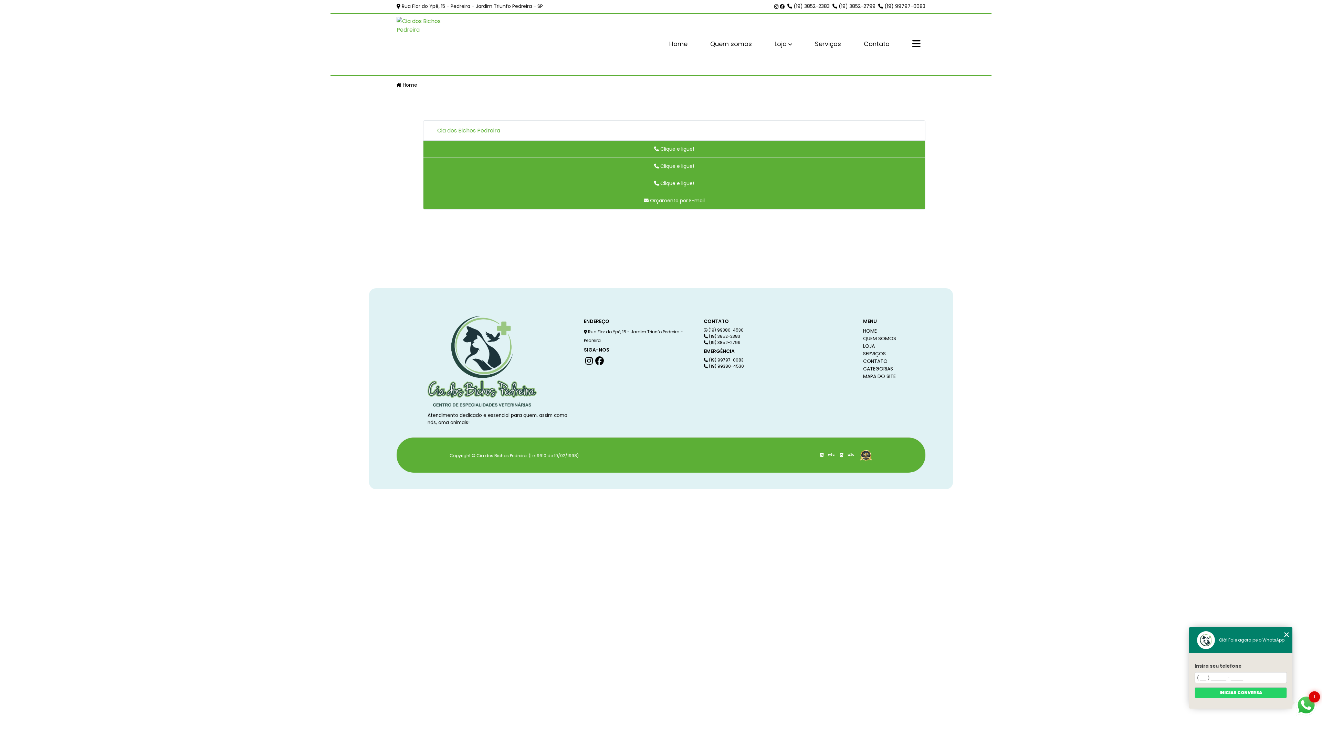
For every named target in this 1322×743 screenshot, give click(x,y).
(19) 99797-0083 (904, 6)
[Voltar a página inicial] (430, 44)
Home (678, 44)
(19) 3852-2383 (811, 6)
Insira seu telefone (1218, 666)
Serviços (828, 44)
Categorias (878, 368)
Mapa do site (879, 376)
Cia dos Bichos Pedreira (468, 130)
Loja (781, 44)
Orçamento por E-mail (677, 200)
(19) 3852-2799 (856, 6)
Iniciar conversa (1240, 693)
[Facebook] (782, 6)
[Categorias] (916, 44)
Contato (877, 44)
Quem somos (731, 44)
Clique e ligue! (676, 149)
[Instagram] (777, 6)
